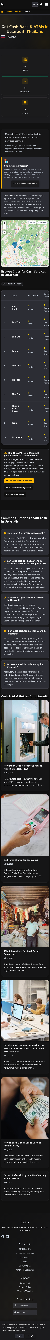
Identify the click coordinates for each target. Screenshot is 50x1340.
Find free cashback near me (20, 481)
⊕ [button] (4, 232)
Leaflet (24, 266)
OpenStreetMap (35, 266)
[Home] (2, 11)
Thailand (18, 12)
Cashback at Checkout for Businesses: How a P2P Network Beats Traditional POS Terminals (24, 1048)
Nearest (32, 223)
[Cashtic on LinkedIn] (7, 1236)
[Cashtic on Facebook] (2, 1236)
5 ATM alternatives (16, 494)
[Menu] (46, 4)
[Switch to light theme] (41, 4)
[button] (4, 223)
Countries (8, 12)
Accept (30, 1336)
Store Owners (25, 1265)
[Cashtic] (2, 4)
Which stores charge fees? (20, 487)
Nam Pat (16, 365)
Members (32, 295)
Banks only (42, 223)
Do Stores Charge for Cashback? (21, 859)
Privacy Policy (25, 1287)
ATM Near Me (25, 1249)
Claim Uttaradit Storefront (24, 183)
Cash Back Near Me (25, 1253)
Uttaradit (17, 437)
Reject (19, 1336)
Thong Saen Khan (15, 408)
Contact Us (25, 1283)
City (13, 295)
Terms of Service (25, 1291)
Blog (25, 1261)
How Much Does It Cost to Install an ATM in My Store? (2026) (23, 767)
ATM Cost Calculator (25, 1270)
